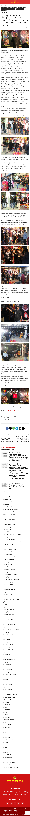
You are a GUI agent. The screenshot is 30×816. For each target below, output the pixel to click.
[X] (10, 428)
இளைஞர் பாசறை (9, 562)
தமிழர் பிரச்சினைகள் (9, 5)
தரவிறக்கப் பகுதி (22, 809)
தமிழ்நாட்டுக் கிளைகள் (8, 602)
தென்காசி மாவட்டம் (9, 692)
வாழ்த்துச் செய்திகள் (11, 502)
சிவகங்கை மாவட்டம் (9, 677)
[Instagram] (11, 803)
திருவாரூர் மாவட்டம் (9, 669)
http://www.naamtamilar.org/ (14, 410)
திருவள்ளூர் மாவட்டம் (9, 607)
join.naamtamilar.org (23, 794)
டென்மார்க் (7, 735)
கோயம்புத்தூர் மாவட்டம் (10, 647)
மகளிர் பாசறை (8, 564)
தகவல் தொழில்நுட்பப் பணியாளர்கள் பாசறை (15, 582)
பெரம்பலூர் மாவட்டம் (9, 659)
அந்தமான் (7, 705)
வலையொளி (16, 810)
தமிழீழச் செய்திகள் (7, 757)
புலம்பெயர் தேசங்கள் (8, 720)
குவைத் (6, 742)
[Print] (20, 428)
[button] (28, 2)
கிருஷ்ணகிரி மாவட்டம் (10, 624)
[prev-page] (2, 492)
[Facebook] (7, 428)
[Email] (23, 428)
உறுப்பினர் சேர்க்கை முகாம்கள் (13, 542)
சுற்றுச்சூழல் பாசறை (9, 577)
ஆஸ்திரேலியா (8, 755)
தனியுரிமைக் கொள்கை (20, 812)
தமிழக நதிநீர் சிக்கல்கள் (10, 765)
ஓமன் (5, 747)
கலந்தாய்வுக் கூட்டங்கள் (10, 549)
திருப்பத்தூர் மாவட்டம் (9, 619)
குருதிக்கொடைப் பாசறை (10, 574)
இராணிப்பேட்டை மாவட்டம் (11, 622)
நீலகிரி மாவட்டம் (8, 644)
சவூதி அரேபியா (8, 737)
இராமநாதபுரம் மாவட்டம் (10, 687)
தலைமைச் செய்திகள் (22, 7)
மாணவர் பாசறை (8, 594)
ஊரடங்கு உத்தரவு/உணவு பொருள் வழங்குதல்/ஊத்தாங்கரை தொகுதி (7, 439)
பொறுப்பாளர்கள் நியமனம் (11, 509)
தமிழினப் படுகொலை (5, 7)
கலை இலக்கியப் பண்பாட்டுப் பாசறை (13, 587)
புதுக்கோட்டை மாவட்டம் (10, 674)
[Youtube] (22, 803)
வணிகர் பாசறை (8, 597)
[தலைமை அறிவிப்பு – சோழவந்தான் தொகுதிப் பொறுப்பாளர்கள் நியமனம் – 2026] (4, 485)
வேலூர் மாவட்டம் (8, 617)
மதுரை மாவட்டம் (8, 679)
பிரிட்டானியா (7, 725)
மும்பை (6, 712)
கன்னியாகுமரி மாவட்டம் (10, 697)
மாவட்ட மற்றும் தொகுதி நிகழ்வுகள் (12, 534)
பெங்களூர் (7, 710)
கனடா (6, 730)
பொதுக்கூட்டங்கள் (13, 7)
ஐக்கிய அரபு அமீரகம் (9, 740)
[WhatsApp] (13, 428)
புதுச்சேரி (6, 604)
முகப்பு (2, 5)
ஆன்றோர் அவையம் (9, 559)
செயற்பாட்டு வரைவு (9, 812)
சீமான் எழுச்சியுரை (9, 517)
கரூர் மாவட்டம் (7, 654)
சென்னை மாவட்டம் (9, 609)
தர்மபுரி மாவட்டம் (8, 627)
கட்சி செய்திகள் (4, 8)
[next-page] (4, 492)
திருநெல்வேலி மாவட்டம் (10, 694)
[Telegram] (16, 428)
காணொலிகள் (4, 10)
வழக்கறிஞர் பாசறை (9, 589)
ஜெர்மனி (6, 722)
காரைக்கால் (7, 717)
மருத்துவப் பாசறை (9, 572)
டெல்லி (6, 715)
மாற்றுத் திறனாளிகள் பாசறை (11, 599)
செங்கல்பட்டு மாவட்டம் (9, 614)
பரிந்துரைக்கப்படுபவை (7, 449)
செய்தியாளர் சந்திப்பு (9, 519)
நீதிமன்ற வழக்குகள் (9, 527)
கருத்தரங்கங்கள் (8, 554)
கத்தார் (6, 745)
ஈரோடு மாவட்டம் (8, 642)
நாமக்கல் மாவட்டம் (8, 639)
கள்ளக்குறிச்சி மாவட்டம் (10, 634)
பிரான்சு (6, 732)
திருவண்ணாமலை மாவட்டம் (11, 629)
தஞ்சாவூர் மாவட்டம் (9, 672)
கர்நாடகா (6, 702)
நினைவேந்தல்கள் (11, 8)
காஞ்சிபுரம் (7, 612)
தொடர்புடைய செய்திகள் (8, 448)
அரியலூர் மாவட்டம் (9, 662)
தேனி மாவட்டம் (8, 682)
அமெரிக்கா (7, 727)
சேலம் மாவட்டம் (8, 637)
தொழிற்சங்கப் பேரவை (10, 567)
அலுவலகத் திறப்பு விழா (12, 537)
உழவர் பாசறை (8, 592)
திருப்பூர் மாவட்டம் (8, 649)
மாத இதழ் (23, 810)
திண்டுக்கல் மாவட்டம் (9, 652)
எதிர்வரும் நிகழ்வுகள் (11, 507)
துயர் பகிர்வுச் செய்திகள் (10, 514)
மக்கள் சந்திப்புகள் (8, 522)
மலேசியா (6, 752)
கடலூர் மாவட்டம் (8, 664)
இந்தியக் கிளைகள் (7, 699)
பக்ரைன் (6, 750)
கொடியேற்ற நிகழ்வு (10, 539)
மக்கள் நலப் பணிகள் (9, 557)
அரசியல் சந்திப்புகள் (9, 524)
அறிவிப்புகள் (7, 504)
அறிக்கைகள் (7, 499)
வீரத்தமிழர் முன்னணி (9, 569)
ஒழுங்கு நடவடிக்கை (11, 512)
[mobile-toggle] (2, 2)
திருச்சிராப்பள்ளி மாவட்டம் (10, 657)
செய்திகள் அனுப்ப (8, 810)
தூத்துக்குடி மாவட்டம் (9, 689)
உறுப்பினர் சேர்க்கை (7, 809)
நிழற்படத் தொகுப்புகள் (20, 8)
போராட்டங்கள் (8, 547)
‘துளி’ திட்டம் (15, 809)
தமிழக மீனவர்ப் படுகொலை (11, 767)
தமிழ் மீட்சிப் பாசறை (9, 584)
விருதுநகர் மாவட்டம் (9, 684)
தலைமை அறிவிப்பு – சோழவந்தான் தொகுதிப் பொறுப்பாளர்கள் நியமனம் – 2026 (17, 486)
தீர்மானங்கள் (7, 529)
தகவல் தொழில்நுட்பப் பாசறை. (12, 579)
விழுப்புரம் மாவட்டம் (9, 632)
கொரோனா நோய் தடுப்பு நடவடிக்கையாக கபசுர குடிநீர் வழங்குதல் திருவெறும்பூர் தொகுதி (22, 439)
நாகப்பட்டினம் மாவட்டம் (10, 667)
